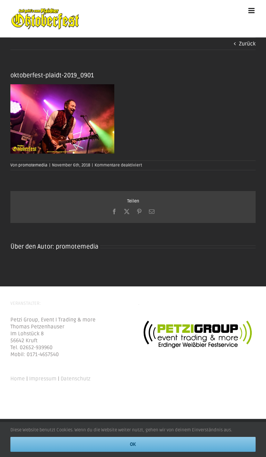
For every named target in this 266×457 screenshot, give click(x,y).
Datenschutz (75, 379)
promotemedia (32, 165)
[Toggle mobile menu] (252, 10)
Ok (133, 444)
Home (17, 379)
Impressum (42, 379)
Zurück (247, 44)
